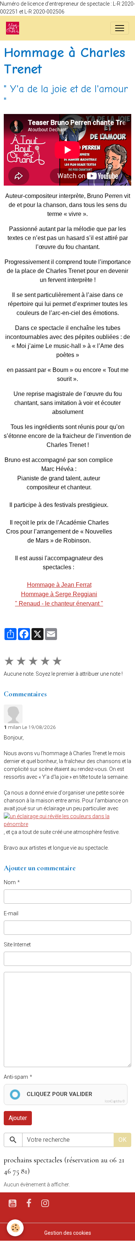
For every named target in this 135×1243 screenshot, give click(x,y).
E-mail (11, 913)
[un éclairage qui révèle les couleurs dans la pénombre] (67, 820)
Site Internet (17, 945)
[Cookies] (15, 1227)
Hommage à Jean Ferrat (59, 585)
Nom (10, 882)
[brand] (14, 28)
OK (122, 1139)
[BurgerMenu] (119, 28)
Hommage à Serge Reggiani (59, 594)
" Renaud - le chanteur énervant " (59, 603)
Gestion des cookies (67, 1233)
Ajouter (18, 1118)
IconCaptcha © (115, 1101)
